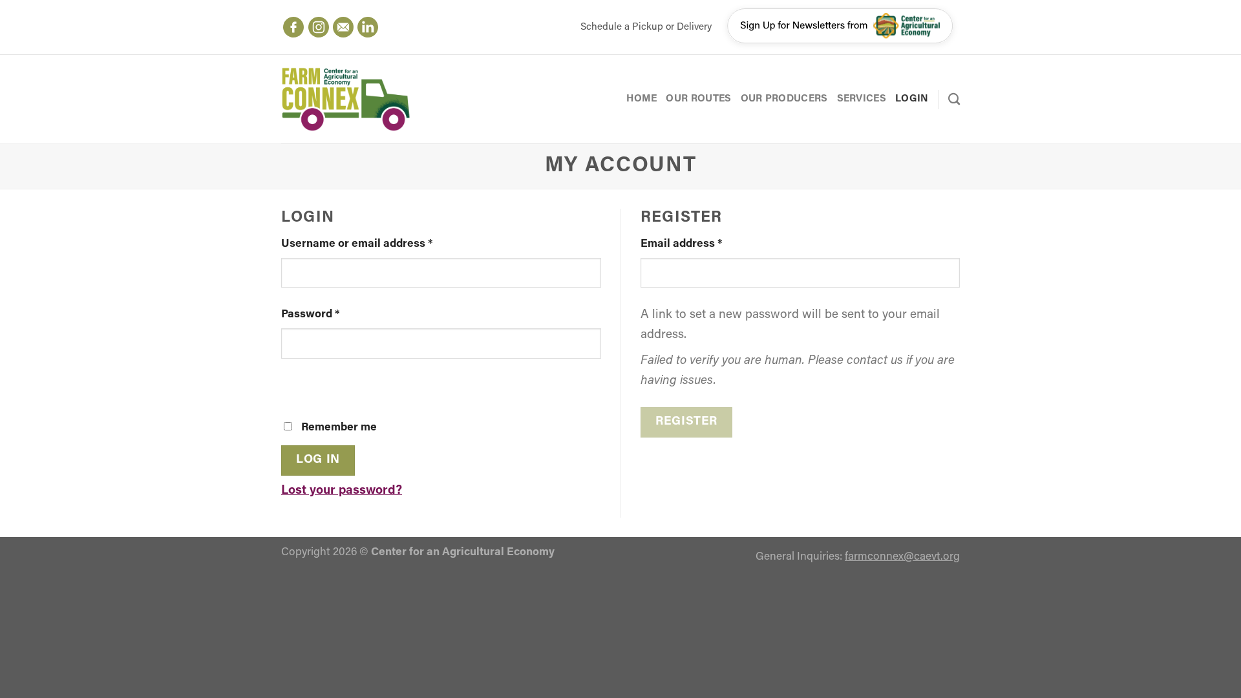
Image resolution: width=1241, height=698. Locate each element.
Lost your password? (341, 491)
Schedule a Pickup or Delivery (646, 27)
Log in (317, 460)
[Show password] (296, 385)
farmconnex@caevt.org (902, 556)
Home (641, 99)
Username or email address (357, 243)
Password (310, 314)
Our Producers (784, 99)
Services (861, 99)
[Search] (954, 98)
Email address (682, 243)
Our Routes (698, 99)
